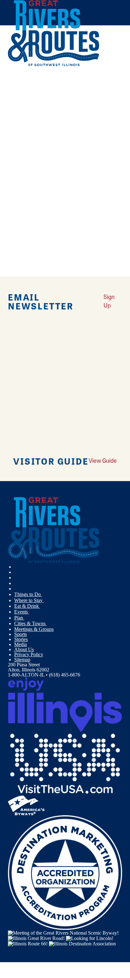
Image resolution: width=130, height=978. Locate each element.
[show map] (10, 138)
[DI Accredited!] (65, 872)
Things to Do (28, 594)
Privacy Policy (28, 654)
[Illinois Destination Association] (82, 943)
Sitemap (22, 659)
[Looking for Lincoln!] (89, 938)
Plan (19, 617)
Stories (21, 639)
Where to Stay (29, 600)
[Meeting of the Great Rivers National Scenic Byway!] (63, 932)
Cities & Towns (30, 623)
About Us (24, 649)
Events (21, 611)
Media (20, 644)
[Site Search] (108, 80)
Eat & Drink (27, 606)
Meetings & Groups (34, 629)
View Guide (103, 460)
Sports (20, 634)
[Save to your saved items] (16, 138)
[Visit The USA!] (65, 763)
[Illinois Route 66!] (28, 943)
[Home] (53, 64)
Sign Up (109, 300)
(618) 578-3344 (51, 181)
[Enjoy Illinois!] (65, 704)
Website (18, 214)
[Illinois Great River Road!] (36, 938)
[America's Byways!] (26, 805)
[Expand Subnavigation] (44, 594)
